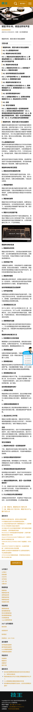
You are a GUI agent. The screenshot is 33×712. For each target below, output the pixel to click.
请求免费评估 (16, 563)
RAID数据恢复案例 (7, 649)
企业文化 (4, 576)
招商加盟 (4, 574)
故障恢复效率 (5, 595)
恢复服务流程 (5, 602)
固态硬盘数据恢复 (7, 615)
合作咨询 (4, 579)
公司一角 (4, 581)
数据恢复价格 (5, 592)
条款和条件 (5, 630)
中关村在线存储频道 (13, 709)
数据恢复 (4, 590)
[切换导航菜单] (29, 3)
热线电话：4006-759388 (8, 638)
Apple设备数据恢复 (7, 620)
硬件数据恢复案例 (7, 647)
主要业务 (4, 583)
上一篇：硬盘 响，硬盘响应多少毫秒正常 (14, 507)
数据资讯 (4, 660)
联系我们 (22, 3)
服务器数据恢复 (6, 610)
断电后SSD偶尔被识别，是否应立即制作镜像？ (14, 519)
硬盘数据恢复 (5, 608)
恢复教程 (4, 658)
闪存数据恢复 (5, 617)
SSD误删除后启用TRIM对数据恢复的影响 (13, 521)
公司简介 (4, 572)
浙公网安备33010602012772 (16, 706)
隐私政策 (4, 626)
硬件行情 (4, 665)
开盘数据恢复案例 (7, 651)
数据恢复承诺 (5, 599)
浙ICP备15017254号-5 (15, 704)
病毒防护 (4, 663)
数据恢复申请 (5, 597)
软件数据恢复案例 (7, 644)
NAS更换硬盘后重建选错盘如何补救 (14, 681)
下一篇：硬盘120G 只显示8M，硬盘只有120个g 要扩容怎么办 (16, 510)
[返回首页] (5, 4)
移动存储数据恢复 (7, 613)
